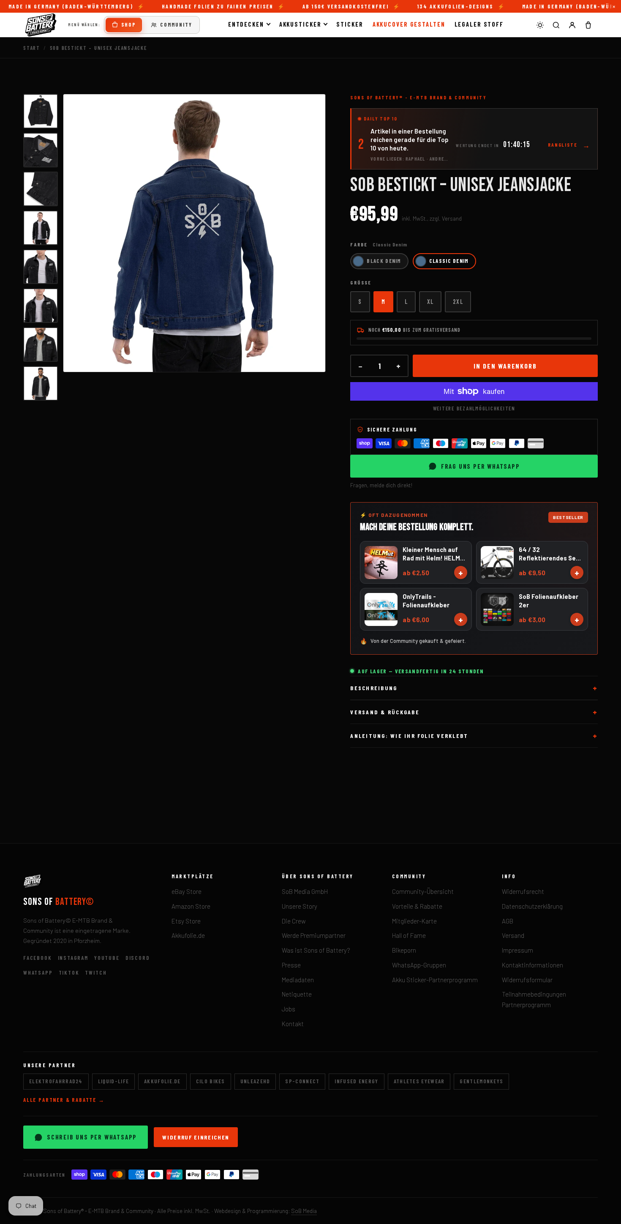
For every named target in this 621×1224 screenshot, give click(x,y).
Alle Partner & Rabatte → (64, 1099)
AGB (507, 921)
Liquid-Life (113, 1081)
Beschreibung (373, 687)
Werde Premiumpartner (314, 935)
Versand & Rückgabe (384, 712)
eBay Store (187, 891)
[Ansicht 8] (40, 383)
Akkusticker (300, 24)
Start (31, 47)
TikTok (69, 972)
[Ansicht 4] (40, 227)
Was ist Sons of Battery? (316, 950)
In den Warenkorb (505, 366)
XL (430, 301)
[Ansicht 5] (40, 266)
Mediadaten (298, 980)
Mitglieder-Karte (414, 921)
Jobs (288, 1009)
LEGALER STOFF (479, 24)
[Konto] (572, 25)
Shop (128, 24)
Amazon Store (191, 906)
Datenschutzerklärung (532, 906)
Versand (513, 935)
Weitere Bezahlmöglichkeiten (474, 408)
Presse (291, 965)
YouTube (107, 957)
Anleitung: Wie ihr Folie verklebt (409, 735)
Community (176, 24)
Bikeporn (404, 950)
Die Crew (294, 921)
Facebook (37, 957)
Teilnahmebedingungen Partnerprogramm (534, 999)
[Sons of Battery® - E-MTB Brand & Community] (41, 25)
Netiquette (297, 994)
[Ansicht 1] (40, 111)
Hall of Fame (409, 935)
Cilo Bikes (210, 1081)
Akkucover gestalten (409, 24)
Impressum (517, 950)
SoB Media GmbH (305, 891)
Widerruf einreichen (195, 1137)
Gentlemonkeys (481, 1081)
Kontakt (293, 1023)
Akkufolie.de (188, 935)
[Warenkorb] (588, 25)
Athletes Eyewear (419, 1081)
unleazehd (255, 1081)
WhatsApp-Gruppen (419, 965)
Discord (137, 957)
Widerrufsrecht (523, 891)
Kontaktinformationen (532, 965)
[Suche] (556, 25)
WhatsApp (38, 972)
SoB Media (304, 1210)
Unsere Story (299, 906)
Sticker (349, 24)
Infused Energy (356, 1081)
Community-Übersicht (423, 891)
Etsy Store (186, 921)
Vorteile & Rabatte (417, 906)
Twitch (95, 972)
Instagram (73, 957)
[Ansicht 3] (40, 189)
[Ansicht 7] (40, 344)
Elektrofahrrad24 (56, 1081)
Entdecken (246, 24)
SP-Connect (302, 1081)
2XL (458, 301)
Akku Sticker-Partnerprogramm (435, 980)
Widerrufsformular (527, 980)
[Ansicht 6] (40, 305)
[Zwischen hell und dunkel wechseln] (540, 25)
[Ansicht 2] (40, 150)
